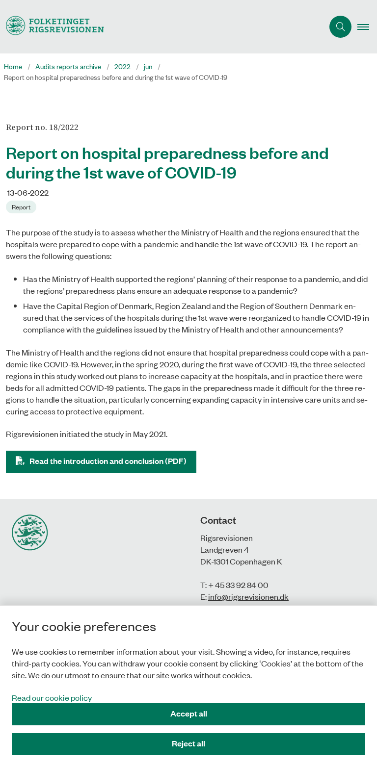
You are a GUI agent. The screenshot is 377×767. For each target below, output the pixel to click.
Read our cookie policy (52, 697)
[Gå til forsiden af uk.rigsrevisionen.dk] (158, 27)
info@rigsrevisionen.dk (248, 596)
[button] (367, 27)
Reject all (188, 743)
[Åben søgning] (340, 27)
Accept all (188, 713)
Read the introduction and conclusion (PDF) (108, 460)
